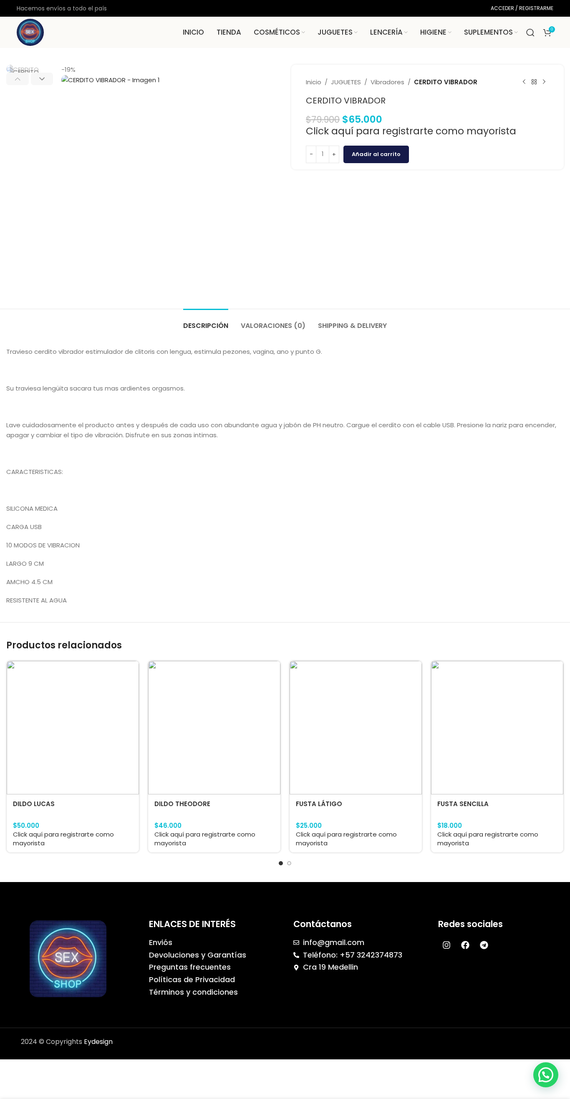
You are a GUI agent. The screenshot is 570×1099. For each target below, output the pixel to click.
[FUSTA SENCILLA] (497, 727)
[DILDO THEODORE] (214, 727)
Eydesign (98, 1041)
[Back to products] (534, 82)
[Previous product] (524, 82)
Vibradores (387, 82)
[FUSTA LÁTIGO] (356, 727)
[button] (17, 79)
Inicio (313, 82)
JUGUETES (346, 82)
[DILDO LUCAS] (73, 727)
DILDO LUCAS (34, 803)
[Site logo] (30, 32)
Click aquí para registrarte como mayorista (411, 131)
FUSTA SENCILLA (463, 803)
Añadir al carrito (376, 154)
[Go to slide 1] (281, 863)
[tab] (205, 321)
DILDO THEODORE (182, 803)
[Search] (530, 32)
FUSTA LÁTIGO (319, 803)
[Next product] (544, 82)
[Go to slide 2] (289, 863)
